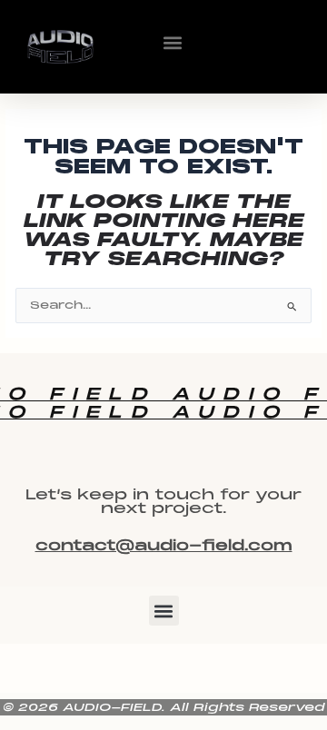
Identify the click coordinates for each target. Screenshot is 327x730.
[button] (172, 42)
